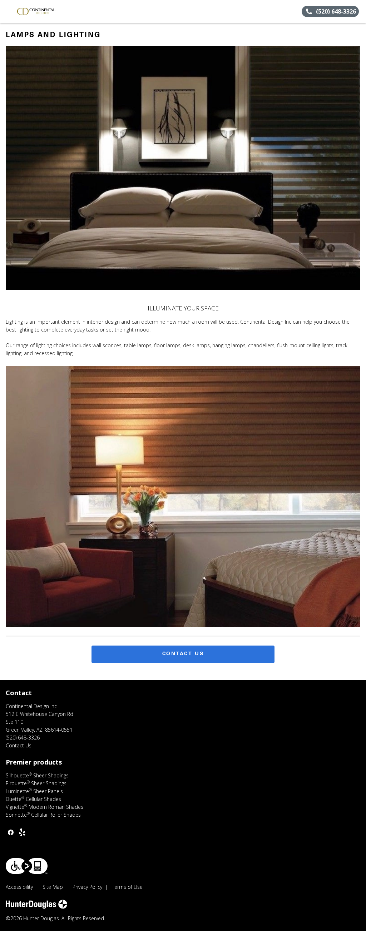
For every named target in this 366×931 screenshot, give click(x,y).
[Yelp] (22, 832)
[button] (8, 11)
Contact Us (183, 654)
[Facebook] (11, 832)
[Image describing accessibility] (27, 866)
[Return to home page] (37, 11)
